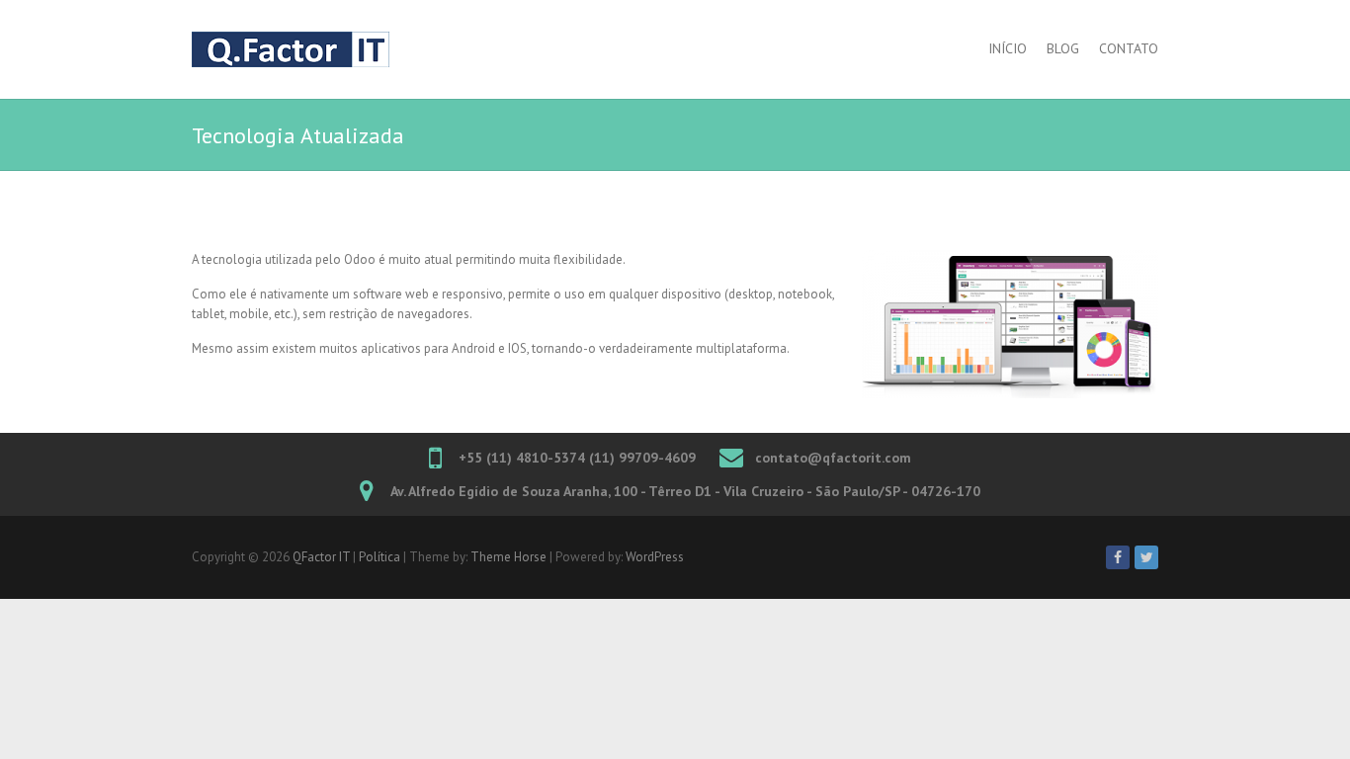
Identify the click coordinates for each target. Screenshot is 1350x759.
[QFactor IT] (290, 49)
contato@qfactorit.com (833, 457)
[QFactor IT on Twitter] (1146, 557)
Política (379, 556)
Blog (1063, 48)
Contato (1128, 48)
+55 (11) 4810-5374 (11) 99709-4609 (577, 457)
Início (1007, 48)
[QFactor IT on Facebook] (1118, 557)
